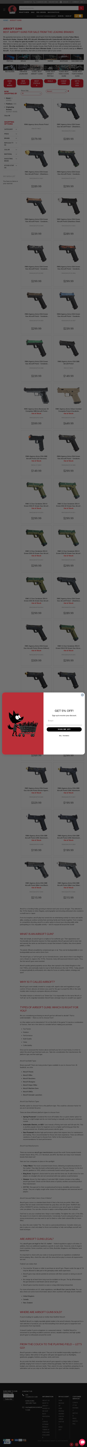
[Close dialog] (82, 695)
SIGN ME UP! (64, 729)
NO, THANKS (64, 735)
